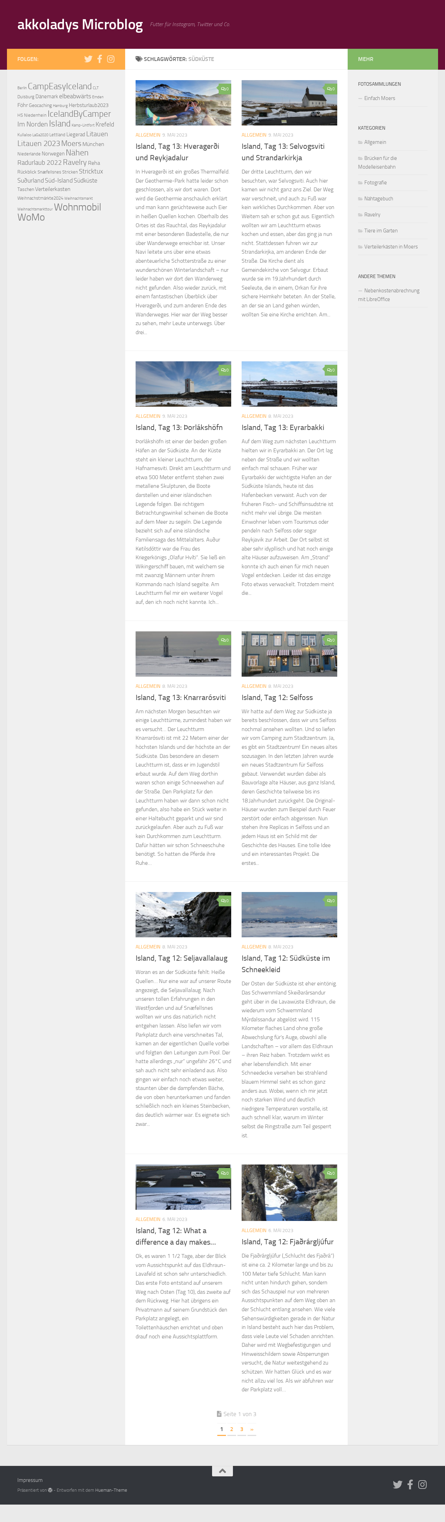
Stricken (70, 172)
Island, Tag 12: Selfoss (277, 697)
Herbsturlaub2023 (88, 105)
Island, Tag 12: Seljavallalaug (181, 958)
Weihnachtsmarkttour (35, 209)
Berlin (22, 87)
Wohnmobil (77, 207)
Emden (98, 96)
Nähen (77, 152)
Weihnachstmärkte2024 (40, 198)
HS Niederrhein (32, 115)
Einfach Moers (379, 98)
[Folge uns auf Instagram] (110, 59)
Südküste (85, 180)
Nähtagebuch (378, 198)
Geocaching (40, 105)
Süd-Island (59, 180)
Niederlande (29, 153)
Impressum (30, 1480)
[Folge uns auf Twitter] (88, 59)
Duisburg (25, 96)
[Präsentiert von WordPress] (50, 1490)
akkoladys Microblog (80, 24)
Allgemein (148, 135)
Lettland (57, 134)
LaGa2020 (40, 135)
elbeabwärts (75, 96)
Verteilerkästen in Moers (391, 247)
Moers (71, 143)
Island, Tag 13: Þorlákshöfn (179, 427)
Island (60, 123)
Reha (94, 163)
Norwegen (53, 154)
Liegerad (75, 134)
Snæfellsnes (49, 172)
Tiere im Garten (381, 231)
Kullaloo (24, 134)
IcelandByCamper (79, 114)
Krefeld (105, 124)
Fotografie (375, 182)
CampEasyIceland (60, 86)
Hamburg (60, 105)
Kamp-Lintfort (83, 125)
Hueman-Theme (111, 1490)
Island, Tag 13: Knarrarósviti (181, 697)
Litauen (97, 134)
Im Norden (32, 124)
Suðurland (30, 180)
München (93, 144)
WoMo (31, 217)
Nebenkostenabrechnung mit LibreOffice (389, 294)
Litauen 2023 (38, 143)
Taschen (25, 189)
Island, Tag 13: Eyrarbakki (283, 427)
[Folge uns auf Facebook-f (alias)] (99, 59)
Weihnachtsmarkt (78, 198)
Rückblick (27, 172)
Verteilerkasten (53, 189)
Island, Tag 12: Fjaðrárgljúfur (288, 1241)
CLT (96, 87)
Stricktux (91, 171)
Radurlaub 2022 (39, 163)
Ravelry (75, 162)
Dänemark (46, 96)
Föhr (22, 105)
